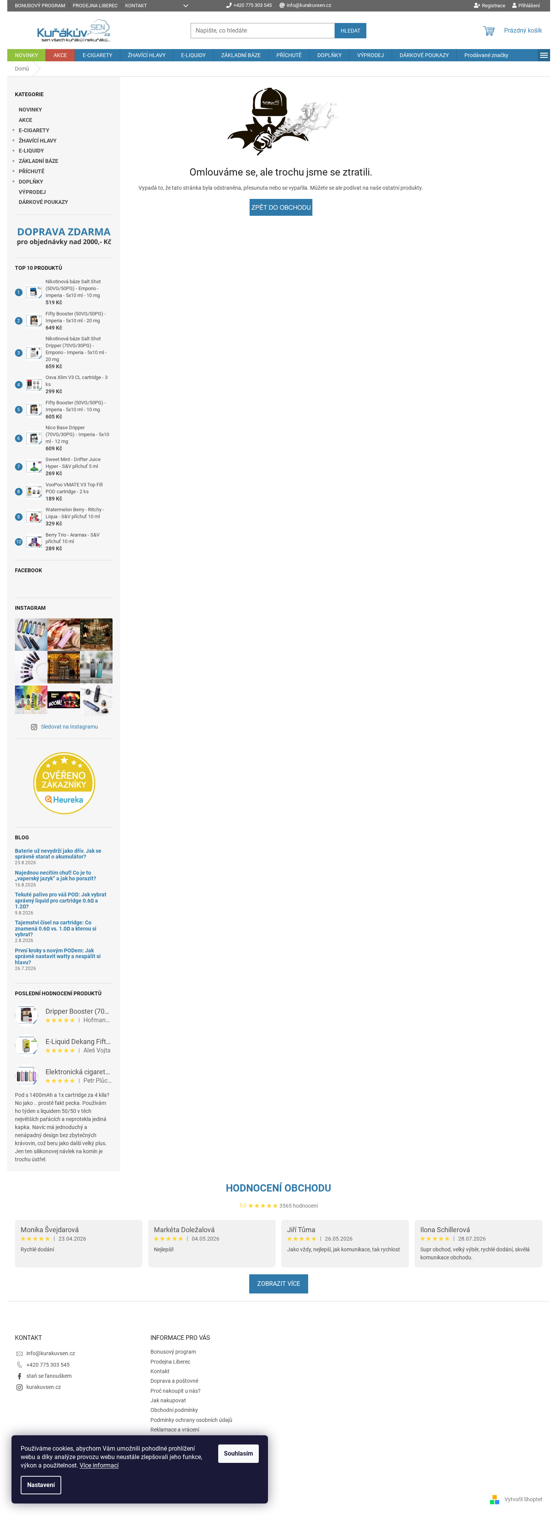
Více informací (99, 1465)
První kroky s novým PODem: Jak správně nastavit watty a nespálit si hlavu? (58, 956)
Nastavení (41, 1485)
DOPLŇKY (31, 182)
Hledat (350, 31)
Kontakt (136, 5)
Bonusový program (40, 5)
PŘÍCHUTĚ (31, 171)
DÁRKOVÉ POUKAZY (43, 202)
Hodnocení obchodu (278, 1188)
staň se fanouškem (49, 1376)
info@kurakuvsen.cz (50, 1353)
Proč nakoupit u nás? (175, 1391)
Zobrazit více (278, 1283)
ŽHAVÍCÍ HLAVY (38, 141)
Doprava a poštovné (174, 1381)
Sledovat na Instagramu (69, 727)
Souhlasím (238, 1453)
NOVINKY (30, 110)
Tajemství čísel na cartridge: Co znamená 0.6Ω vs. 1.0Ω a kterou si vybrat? (55, 928)
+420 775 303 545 (48, 1365)
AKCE (25, 120)
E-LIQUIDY (31, 151)
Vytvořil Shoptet (523, 1499)
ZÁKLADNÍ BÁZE (38, 161)
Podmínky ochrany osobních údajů (191, 1420)
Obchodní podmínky (174, 1410)
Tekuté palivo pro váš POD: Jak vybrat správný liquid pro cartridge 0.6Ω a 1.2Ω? (60, 900)
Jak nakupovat (168, 1400)
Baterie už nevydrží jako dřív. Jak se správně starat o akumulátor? (58, 854)
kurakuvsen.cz (43, 1387)
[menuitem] (26, 55)
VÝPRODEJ (32, 192)
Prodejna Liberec (95, 5)
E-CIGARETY (34, 130)
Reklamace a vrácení (174, 1429)
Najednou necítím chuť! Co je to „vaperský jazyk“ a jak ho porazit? (55, 875)
